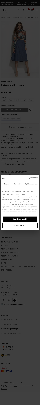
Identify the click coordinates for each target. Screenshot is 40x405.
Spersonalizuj (19, 225)
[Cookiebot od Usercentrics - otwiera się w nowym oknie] (29, 178)
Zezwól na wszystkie (20, 219)
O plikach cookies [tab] (31, 184)
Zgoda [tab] (6, 184)
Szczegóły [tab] (17, 184)
